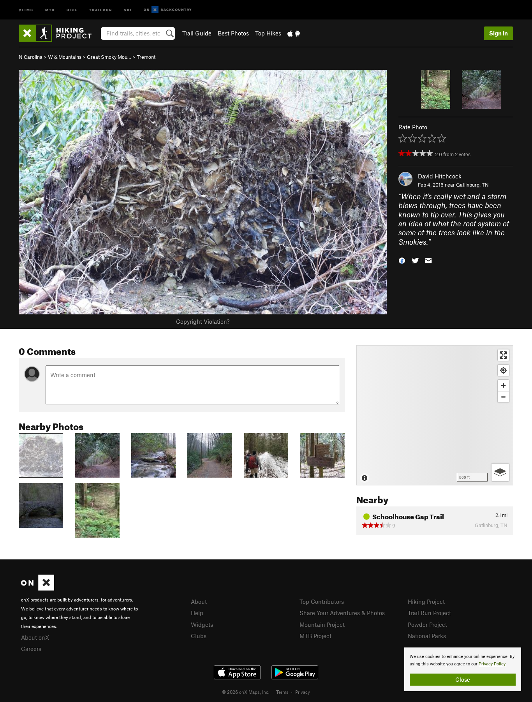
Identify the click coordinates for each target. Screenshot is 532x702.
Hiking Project (426, 601)
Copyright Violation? (202, 321)
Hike (72, 9)
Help (197, 612)
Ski (128, 9)
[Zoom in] (503, 385)
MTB (50, 9)
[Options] (500, 472)
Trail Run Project (429, 612)
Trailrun (100, 9)
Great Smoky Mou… (109, 57)
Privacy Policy (492, 664)
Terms (282, 692)
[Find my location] (503, 370)
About (199, 601)
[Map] (435, 415)
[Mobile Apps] (293, 33)
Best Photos (233, 33)
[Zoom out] (503, 396)
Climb (26, 9)
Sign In (498, 33)
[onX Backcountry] (167, 10)
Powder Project (427, 624)
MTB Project (315, 635)
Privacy (302, 692)
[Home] (59, 33)
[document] (463, 669)
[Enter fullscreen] (503, 355)
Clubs (198, 635)
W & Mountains (64, 57)
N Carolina (30, 57)
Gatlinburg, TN (472, 185)
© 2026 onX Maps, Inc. (246, 692)
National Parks (427, 635)
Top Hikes (268, 33)
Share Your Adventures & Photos (342, 612)
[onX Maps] (37, 588)
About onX (35, 637)
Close (462, 679)
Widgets (202, 624)
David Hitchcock (440, 176)
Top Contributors (321, 601)
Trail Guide (196, 33)
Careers (31, 648)
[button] (401, 260)
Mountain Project (322, 624)
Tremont (146, 57)
